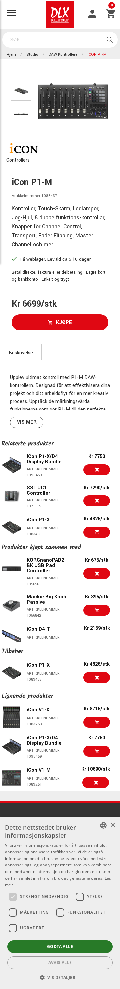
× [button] (112, 825)
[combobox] (103, 825)
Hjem (11, 54)
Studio (32, 54)
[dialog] (60, 903)
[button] (60, 977)
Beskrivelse (21, 352)
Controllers (18, 160)
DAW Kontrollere (63, 54)
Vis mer (27, 422)
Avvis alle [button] (60, 962)
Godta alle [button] (60, 946)
